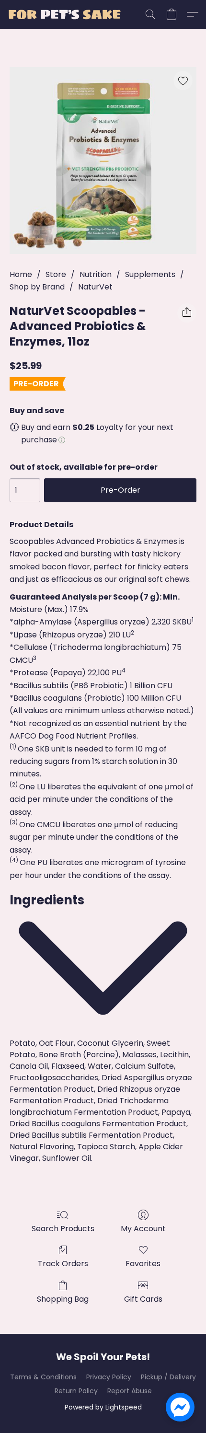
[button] (67, 14)
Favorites (143, 1263)
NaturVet (95, 286)
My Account (143, 1228)
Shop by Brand (37, 286)
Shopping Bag (63, 1299)
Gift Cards (143, 1299)
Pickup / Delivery (168, 1377)
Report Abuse (129, 1391)
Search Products (63, 1228)
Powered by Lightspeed (103, 1407)
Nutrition (96, 274)
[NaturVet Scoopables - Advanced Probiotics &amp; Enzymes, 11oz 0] (103, 160)
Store (56, 274)
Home (21, 274)
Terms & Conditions (43, 1377)
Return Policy (76, 1391)
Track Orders (63, 1263)
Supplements (150, 274)
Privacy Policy (108, 1377)
